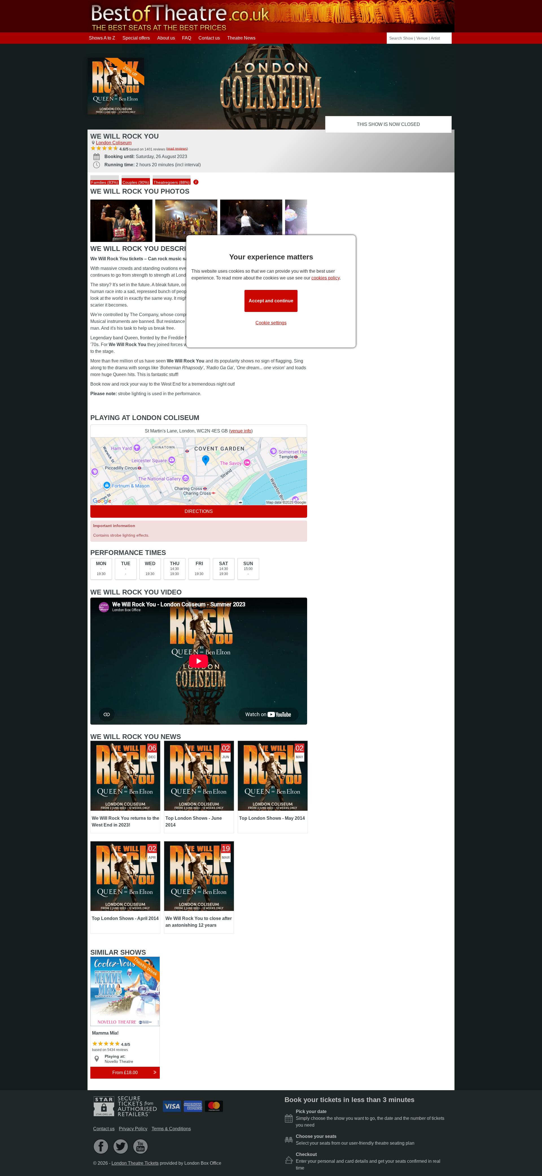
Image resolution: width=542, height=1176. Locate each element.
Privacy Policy (133, 1128)
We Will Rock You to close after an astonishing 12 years (198, 846)
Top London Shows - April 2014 (121, 843)
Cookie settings (271, 322)
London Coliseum (114, 142)
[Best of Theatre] (179, 29)
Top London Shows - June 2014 (196, 743)
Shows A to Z (102, 38)
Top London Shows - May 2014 (269, 743)
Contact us (209, 38)
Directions (199, 511)
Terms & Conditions (171, 1128)
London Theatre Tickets (135, 1163)
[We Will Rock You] (121, 221)
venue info (240, 431)
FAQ (186, 38)
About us (166, 38)
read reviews (177, 148)
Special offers (136, 38)
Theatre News (241, 38)
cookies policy (325, 278)
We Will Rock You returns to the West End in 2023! (122, 746)
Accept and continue (271, 300)
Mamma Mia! (103, 959)
